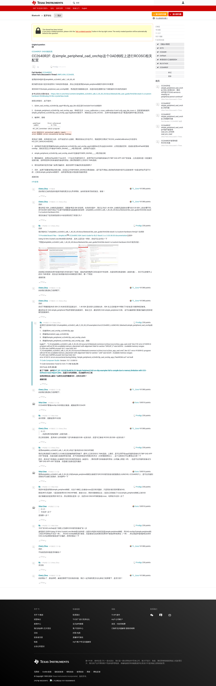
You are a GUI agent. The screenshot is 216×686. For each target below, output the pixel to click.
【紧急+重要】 (165, 44)
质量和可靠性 (78, 637)
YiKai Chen (42, 403)
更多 (59, 16)
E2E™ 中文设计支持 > (40, 8)
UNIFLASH (61, 75)
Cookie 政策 (47, 672)
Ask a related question (83, 31)
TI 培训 (67, 8)
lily (38, 67)
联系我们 (76, 615)
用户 (183, 2)
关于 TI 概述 (38, 615)
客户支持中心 (78, 628)
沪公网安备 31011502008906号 (64, 681)
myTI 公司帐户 (117, 619)
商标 (88, 672)
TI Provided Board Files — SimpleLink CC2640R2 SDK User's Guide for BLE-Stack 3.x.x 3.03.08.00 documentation (82, 236)
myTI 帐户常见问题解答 (82, 642)
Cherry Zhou (43, 189)
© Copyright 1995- (43, 676)
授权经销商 (130, 628)
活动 (36, 633)
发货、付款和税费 (119, 624)
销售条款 (70, 672)
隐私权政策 (59, 672)
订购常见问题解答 (119, 628)
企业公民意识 (39, 646)
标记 (170, 72)
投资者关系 (38, 637)
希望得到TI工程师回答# (168, 60)
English (84, 8)
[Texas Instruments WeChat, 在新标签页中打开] (151, 616)
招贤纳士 (37, 619)
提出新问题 (176, 14)
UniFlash (163, 56)
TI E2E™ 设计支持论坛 (81, 619)
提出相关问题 (161, 14)
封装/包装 (76, 633)
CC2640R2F (164, 67)
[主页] (49, 3)
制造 (36, 642)
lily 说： (43, 431)
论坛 (52, 8)
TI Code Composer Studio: (50, 360)
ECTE (162, 48)
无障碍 (36, 672)
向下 (45, 197)
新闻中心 (37, 624)
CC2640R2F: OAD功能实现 (42, 52)
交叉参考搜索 (78, 624)
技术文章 (59, 8)
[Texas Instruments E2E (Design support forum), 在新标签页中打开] (160, 616)
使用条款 (80, 672)
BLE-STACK (164, 63)
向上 (39, 197)
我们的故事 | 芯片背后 (42, 628)
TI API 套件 (116, 615)
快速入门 (76, 8)
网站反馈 (96, 672)
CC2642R (163, 52)
